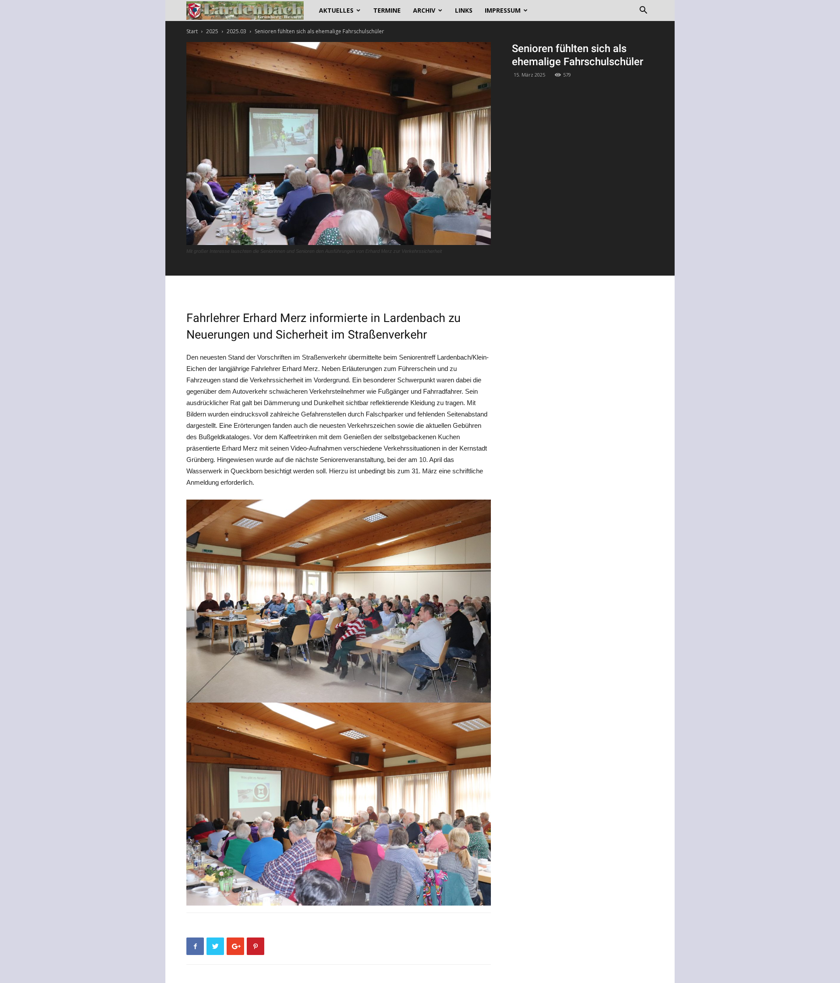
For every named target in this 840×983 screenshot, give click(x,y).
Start (192, 31)
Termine (387, 10)
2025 (212, 31)
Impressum (503, 10)
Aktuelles (336, 10)
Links (463, 10)
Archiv (424, 10)
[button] (643, 11)
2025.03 (236, 31)
